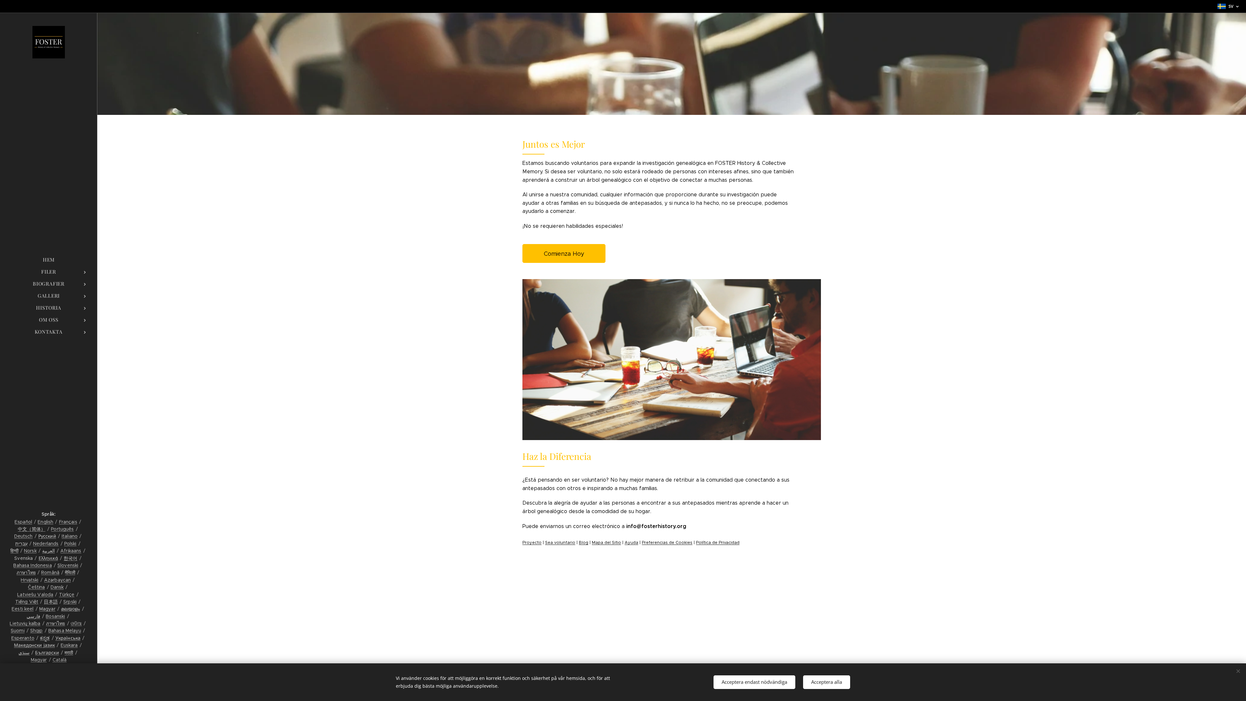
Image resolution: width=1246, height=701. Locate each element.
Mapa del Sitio (606, 542)
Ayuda (631, 542)
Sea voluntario (560, 542)
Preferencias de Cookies (667, 542)
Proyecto (532, 542)
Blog (583, 542)
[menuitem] (48, 260)
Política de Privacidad (717, 542)
